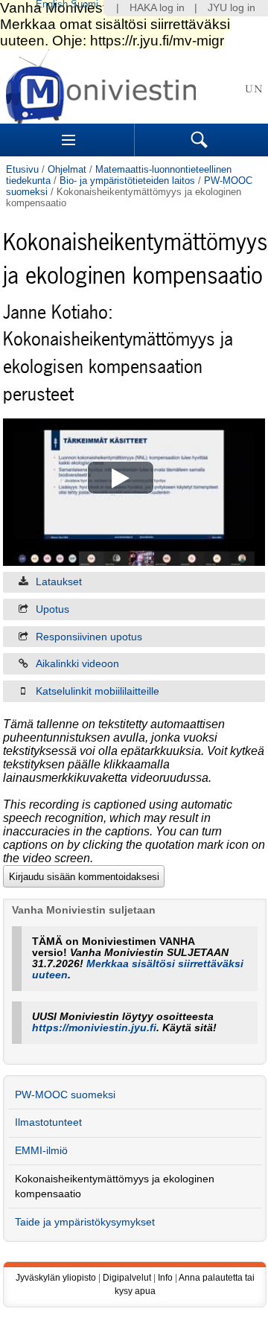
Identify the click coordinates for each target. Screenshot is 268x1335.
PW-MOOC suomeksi (65, 1094)
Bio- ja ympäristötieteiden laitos (127, 180)
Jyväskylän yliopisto (56, 1277)
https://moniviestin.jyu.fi (94, 1027)
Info (165, 1277)
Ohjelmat (67, 169)
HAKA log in (157, 7)
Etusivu (22, 169)
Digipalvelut (127, 1277)
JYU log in (231, 7)
